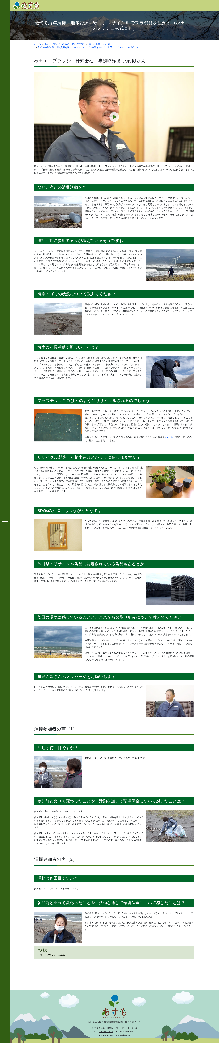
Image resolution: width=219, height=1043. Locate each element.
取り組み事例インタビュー (102, 44)
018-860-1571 (106, 1031)
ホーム (37, 44)
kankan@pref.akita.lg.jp (118, 1035)
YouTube (169, 437)
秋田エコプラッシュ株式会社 (52, 955)
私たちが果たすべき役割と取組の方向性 (65, 44)
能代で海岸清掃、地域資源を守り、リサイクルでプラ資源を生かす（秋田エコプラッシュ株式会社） (88, 47)
